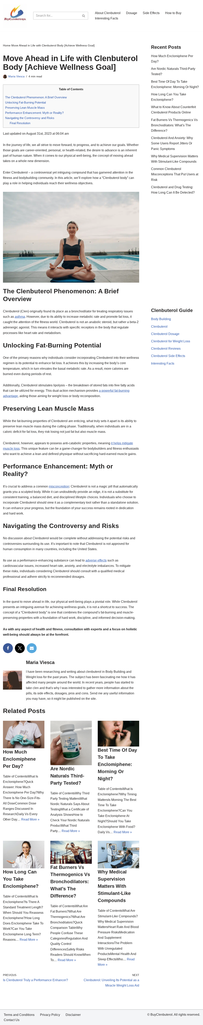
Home (7, 45)
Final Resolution (20, 123)
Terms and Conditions (19, 1014)
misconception (59, 486)
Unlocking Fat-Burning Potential (25, 102)
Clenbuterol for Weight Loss (170, 341)
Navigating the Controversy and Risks (29, 118)
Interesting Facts (106, 18)
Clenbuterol (159, 326)
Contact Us (11, 1020)
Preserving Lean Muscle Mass (25, 107)
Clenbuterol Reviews (166, 348)
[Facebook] (8, 648)
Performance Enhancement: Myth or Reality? (34, 112)
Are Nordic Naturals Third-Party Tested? (67, 776)
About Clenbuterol (108, 13)
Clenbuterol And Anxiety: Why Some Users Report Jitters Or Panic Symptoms (172, 143)
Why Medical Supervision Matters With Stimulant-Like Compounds (114, 886)
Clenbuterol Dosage (165, 334)
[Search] (83, 16)
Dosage (131, 13)
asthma (20, 316)
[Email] (32, 648)
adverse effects (96, 560)
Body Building (161, 319)
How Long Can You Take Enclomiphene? (21, 879)
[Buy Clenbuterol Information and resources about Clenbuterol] (15, 16)
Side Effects (151, 13)
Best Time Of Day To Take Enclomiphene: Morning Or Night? (117, 764)
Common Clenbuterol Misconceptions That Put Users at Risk (174, 174)
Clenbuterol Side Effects (168, 356)
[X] (20, 648)
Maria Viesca (16, 76)
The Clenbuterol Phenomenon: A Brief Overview (36, 97)
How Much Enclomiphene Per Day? (19, 759)
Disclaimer (73, 1014)
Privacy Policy (50, 1014)
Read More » (30, 819)
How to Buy (173, 13)
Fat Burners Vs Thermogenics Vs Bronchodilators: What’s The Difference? (70, 881)
